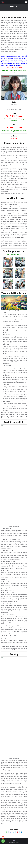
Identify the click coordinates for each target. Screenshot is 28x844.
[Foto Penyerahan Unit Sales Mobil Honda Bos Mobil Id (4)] (20, 273)
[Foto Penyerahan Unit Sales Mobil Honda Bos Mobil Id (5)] (8, 284)
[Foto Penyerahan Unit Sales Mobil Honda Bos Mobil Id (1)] (8, 262)
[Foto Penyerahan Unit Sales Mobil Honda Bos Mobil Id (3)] (8, 273)
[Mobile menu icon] (26, 2)
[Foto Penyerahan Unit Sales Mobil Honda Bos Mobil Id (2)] (20, 262)
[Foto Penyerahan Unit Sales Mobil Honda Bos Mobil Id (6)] (20, 284)
